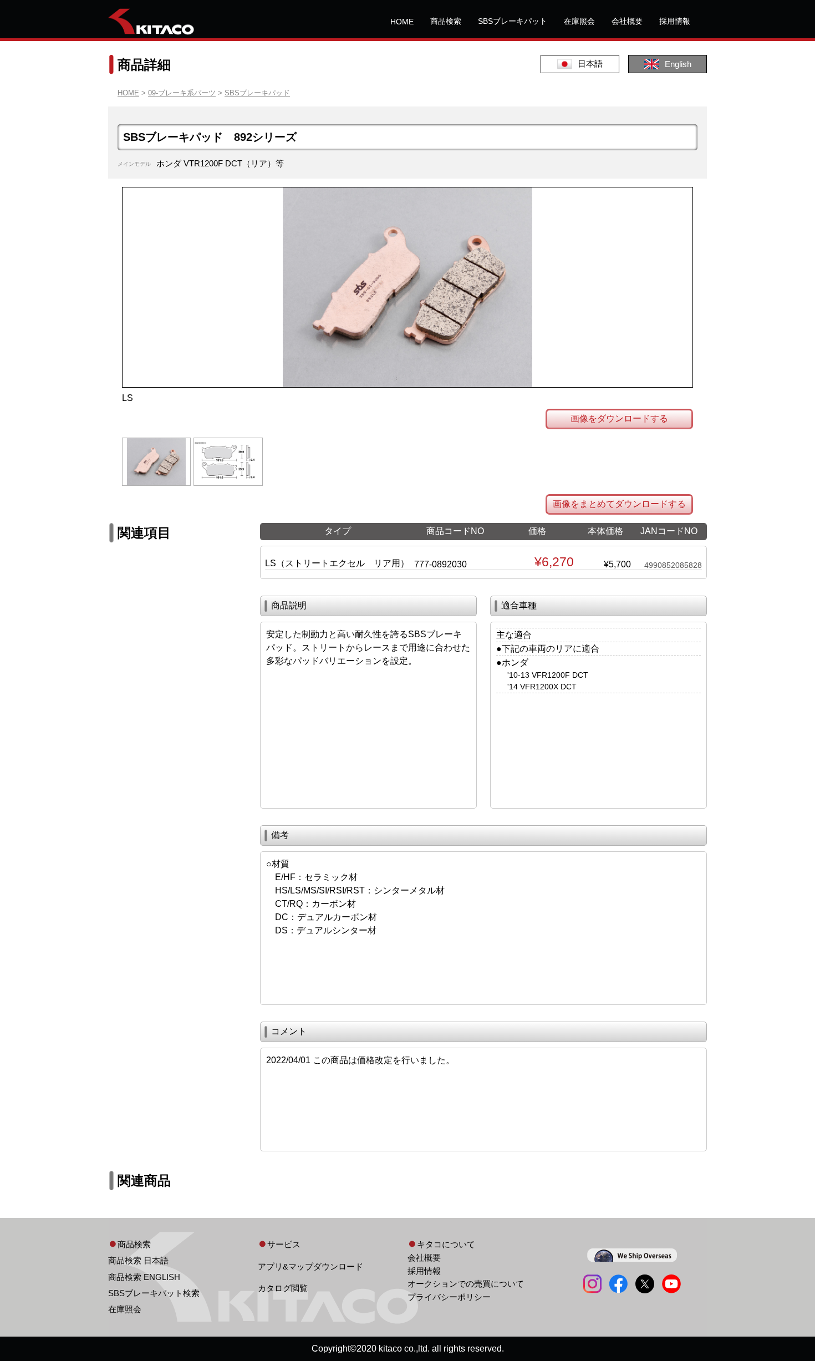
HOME (402, 21)
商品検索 (445, 21)
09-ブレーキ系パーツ (182, 93)
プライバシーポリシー (449, 1297)
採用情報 (674, 21)
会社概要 (627, 21)
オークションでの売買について (465, 1283)
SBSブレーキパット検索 (154, 1293)
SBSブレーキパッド (257, 93)
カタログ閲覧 (283, 1288)
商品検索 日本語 (138, 1260)
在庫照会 (579, 21)
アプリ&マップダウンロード (310, 1266)
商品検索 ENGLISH (144, 1277)
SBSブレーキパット (512, 21)
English (678, 64)
